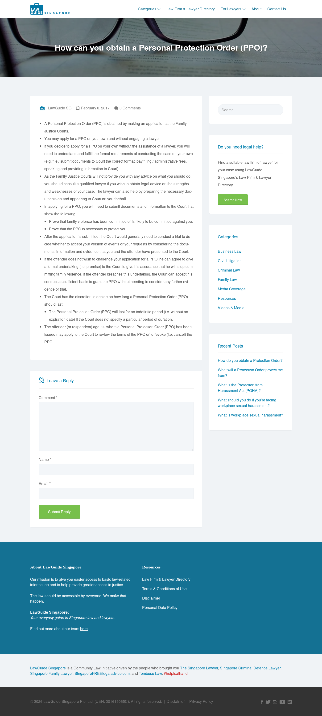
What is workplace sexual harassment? (250, 415)
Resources (227, 298)
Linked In (290, 702)
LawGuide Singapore (48, 668)
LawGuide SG (59, 108)
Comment (48, 397)
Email (45, 483)
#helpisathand (176, 673)
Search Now (233, 199)
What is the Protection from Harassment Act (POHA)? (240, 387)
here (84, 628)
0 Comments (130, 108)
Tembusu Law (150, 673)
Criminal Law (229, 270)
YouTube (282, 702)
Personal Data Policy (160, 607)
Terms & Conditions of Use (164, 588)
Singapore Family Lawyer (51, 673)
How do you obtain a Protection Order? (250, 360)
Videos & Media (231, 307)
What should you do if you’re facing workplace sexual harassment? (247, 402)
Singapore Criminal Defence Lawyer (250, 668)
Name (45, 459)
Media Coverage (232, 289)
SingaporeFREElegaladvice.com (102, 673)
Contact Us (276, 9)
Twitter (268, 702)
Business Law (229, 251)
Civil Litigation (230, 260)
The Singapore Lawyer (199, 668)
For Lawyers (231, 9)
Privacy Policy (201, 701)
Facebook (262, 702)
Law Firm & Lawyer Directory (190, 9)
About (256, 9)
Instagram (275, 702)
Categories (147, 9)
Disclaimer (151, 598)
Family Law (227, 279)
